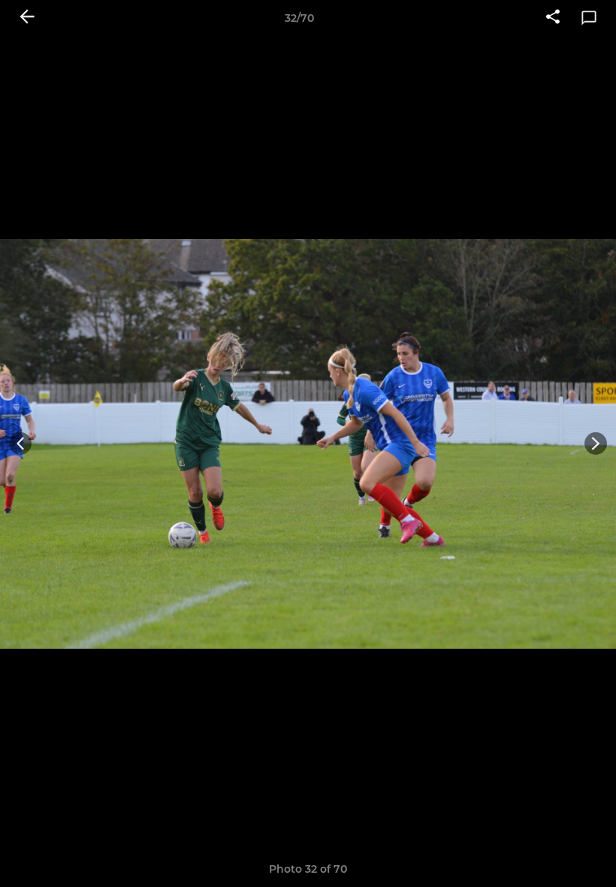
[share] (553, 18)
